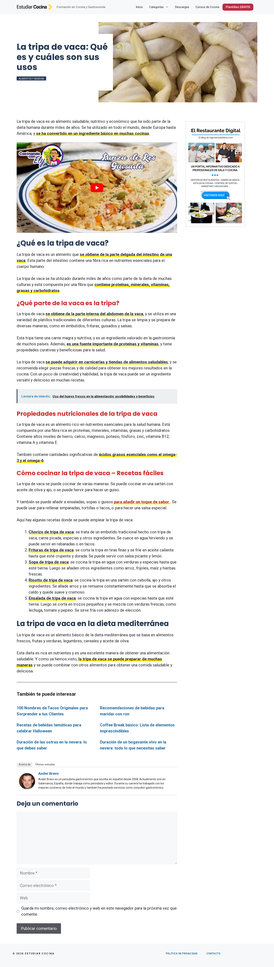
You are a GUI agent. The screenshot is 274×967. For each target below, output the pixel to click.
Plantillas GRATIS (238, 7)
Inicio (139, 7)
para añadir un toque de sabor (141, 501)
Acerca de (24, 764)
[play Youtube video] (97, 187)
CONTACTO (213, 953)
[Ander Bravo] (27, 787)
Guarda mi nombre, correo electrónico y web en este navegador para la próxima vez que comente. (99, 911)
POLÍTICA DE (181, 953)
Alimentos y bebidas (31, 78)
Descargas (182, 7)
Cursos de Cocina (207, 7)
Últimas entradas (45, 764)
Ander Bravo (48, 773)
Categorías (156, 7)
